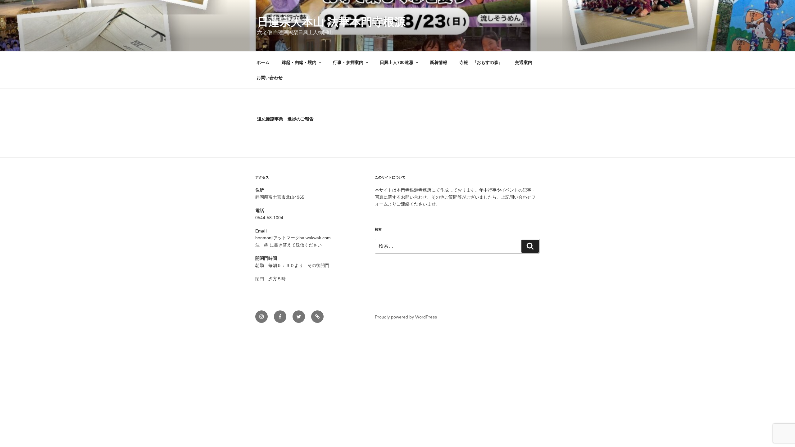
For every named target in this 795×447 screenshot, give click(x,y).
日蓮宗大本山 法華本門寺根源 (331, 22)
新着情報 (438, 62)
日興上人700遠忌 (396, 62)
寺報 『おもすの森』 (481, 62)
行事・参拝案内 (348, 62)
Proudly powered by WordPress (406, 316)
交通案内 (523, 62)
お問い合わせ (270, 77)
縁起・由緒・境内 (299, 62)
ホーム (263, 62)
